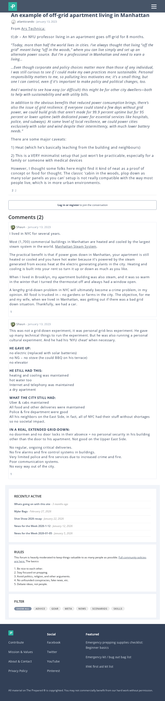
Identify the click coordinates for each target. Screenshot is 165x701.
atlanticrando (25, 21)
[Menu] (154, 6)
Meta (68, 608)
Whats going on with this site (32, 504)
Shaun (20, 227)
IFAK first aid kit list (99, 666)
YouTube (53, 661)
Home (10, 632)
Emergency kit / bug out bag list (108, 657)
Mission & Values (20, 652)
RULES (19, 552)
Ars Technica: (33, 28)
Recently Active (27, 496)
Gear (55, 608)
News (82, 608)
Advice (40, 608)
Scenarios (99, 608)
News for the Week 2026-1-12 (32, 526)
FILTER (19, 601)
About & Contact (20, 661)
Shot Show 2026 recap (28, 518)
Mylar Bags (21, 511)
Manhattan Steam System (75, 246)
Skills (118, 608)
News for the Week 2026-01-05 (33, 533)
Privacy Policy (18, 671)
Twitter (52, 652)
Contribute (16, 642)
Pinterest (53, 671)
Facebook (53, 642)
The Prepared (12, 6)
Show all (23, 608)
